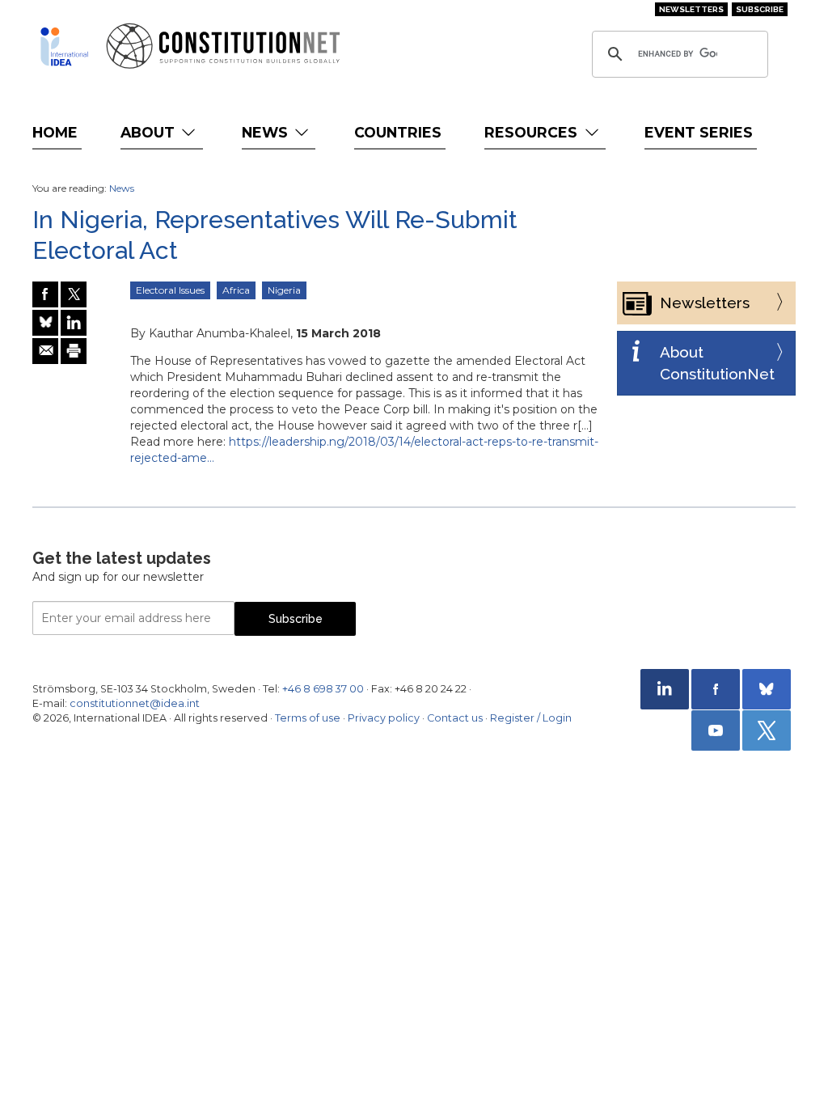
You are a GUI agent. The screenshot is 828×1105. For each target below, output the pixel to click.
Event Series (698, 132)
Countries (397, 132)
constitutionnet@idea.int (135, 703)
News (267, 132)
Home (55, 132)
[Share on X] (74, 294)
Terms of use (307, 718)
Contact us (455, 718)
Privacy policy (384, 718)
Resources (532, 132)
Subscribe (760, 9)
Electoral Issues (170, 290)
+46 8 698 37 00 (323, 689)
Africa (236, 290)
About (149, 132)
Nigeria (284, 290)
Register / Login (531, 718)
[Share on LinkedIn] (74, 323)
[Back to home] (64, 46)
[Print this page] (74, 351)
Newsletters (691, 9)
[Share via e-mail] (45, 351)
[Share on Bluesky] (45, 323)
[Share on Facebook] (45, 294)
